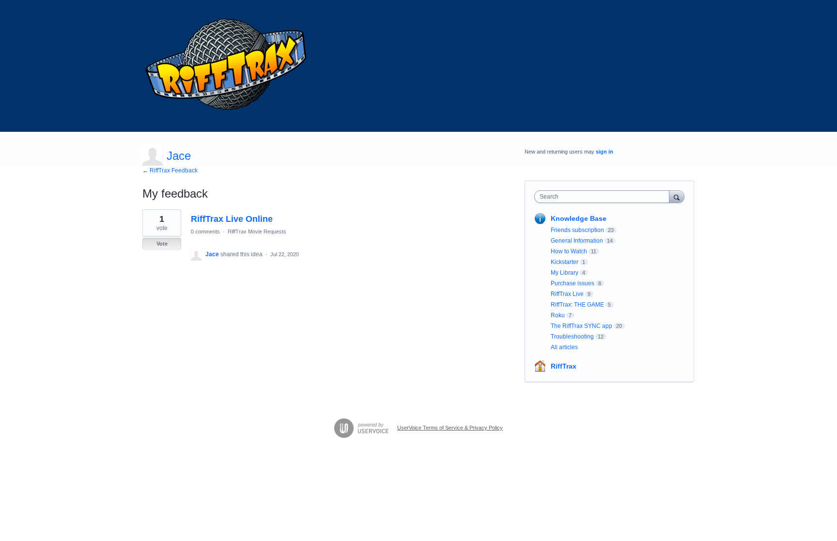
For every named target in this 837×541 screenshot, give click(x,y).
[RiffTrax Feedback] (227, 66)
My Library (564, 272)
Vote (162, 244)
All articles (564, 347)
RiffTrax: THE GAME (577, 304)
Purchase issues (572, 283)
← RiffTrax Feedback (170, 170)
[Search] (676, 196)
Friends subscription (577, 230)
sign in (604, 152)
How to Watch (569, 251)
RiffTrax (563, 366)
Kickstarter (564, 262)
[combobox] (604, 196)
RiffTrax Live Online (232, 219)
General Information (577, 240)
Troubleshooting (572, 336)
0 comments (205, 231)
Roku (558, 315)
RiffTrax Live (567, 294)
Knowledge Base (578, 218)
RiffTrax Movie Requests (257, 231)
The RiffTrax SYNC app (581, 326)
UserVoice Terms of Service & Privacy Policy (450, 428)
